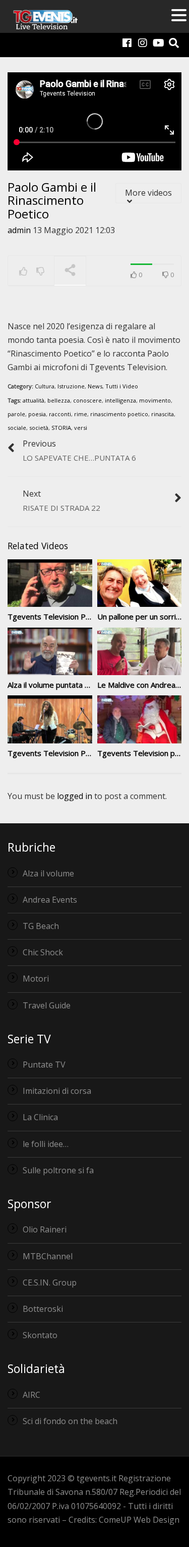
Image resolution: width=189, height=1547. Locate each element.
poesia (37, 414)
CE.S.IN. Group (50, 1282)
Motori (36, 978)
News (95, 386)
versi (80, 427)
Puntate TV (44, 1064)
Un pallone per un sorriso (140, 616)
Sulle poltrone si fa (58, 1170)
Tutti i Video (121, 386)
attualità (33, 400)
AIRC (31, 1394)
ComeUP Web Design (139, 1519)
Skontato (40, 1335)
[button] (178, 16)
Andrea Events (50, 899)
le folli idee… (46, 1144)
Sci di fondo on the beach (70, 1421)
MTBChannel (48, 1256)
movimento (155, 400)
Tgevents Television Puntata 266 (65, 616)
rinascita (162, 414)
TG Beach (41, 926)
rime (80, 414)
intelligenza (120, 400)
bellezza (58, 400)
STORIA (61, 427)
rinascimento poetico (119, 414)
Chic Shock (43, 952)
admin (19, 230)
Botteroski (43, 1308)
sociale (17, 427)
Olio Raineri (45, 1229)
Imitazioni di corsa (57, 1090)
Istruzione (71, 386)
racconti (60, 414)
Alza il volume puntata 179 (53, 685)
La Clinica (40, 1117)
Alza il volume (48, 873)
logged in (74, 796)
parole (16, 414)
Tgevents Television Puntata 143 (65, 753)
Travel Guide (47, 1005)
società (38, 427)
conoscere (87, 400)
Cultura (44, 386)
